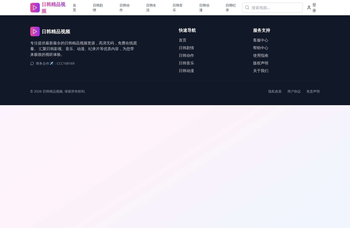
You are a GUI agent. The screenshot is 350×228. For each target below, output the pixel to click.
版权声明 (260, 63)
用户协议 (294, 91)
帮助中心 (260, 47)
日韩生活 (151, 7)
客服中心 (260, 40)
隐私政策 (275, 91)
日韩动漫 (204, 7)
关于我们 (260, 70)
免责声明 (313, 91)
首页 (74, 7)
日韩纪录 (231, 7)
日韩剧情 (98, 7)
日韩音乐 (178, 7)
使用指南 (260, 55)
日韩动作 (125, 7)
